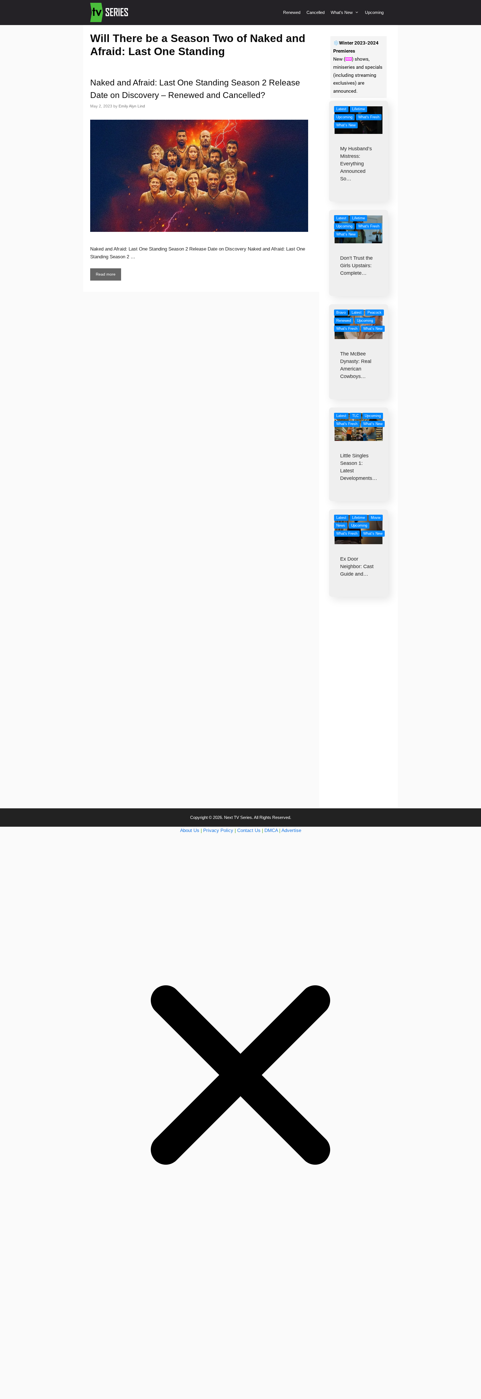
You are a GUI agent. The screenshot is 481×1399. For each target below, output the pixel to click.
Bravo (341, 312)
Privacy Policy (218, 830)
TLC (355, 416)
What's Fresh (368, 117)
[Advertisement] (358, 713)
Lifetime (358, 109)
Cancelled (315, 12)
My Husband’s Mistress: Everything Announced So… (356, 163)
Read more (106, 274)
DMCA (271, 830)
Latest (341, 109)
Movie (376, 518)
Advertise (291, 830)
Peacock (374, 312)
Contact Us (249, 830)
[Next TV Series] (109, 12)
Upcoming (374, 12)
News (340, 525)
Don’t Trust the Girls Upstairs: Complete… (356, 265)
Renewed (291, 12)
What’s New (342, 12)
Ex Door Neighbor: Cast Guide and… (357, 566)
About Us (189, 830)
